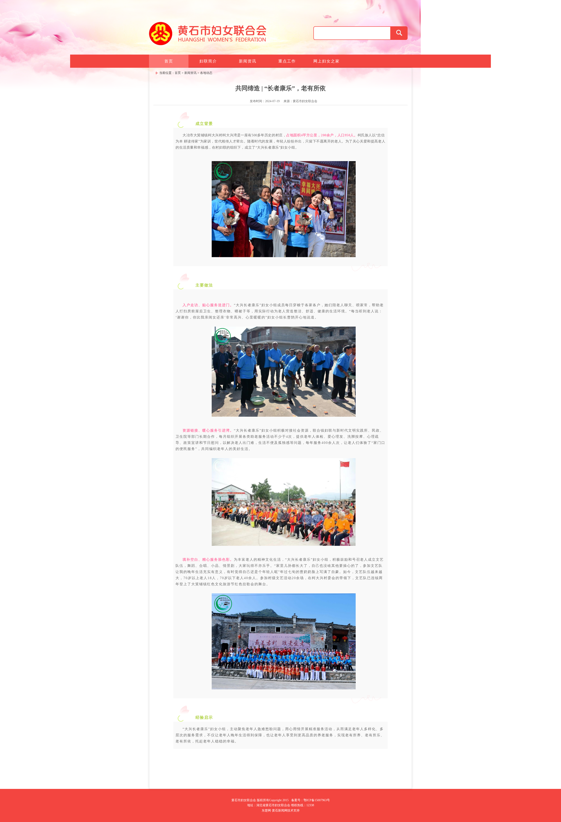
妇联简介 (208, 61)
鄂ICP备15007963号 (317, 800)
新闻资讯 (247, 61)
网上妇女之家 (326, 61)
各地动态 (206, 73)
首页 (168, 61)
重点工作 (287, 61)
